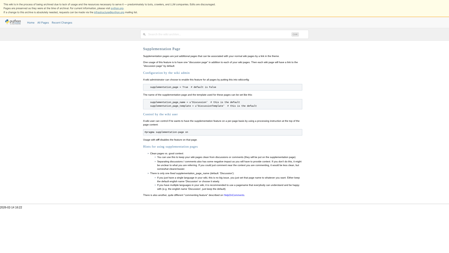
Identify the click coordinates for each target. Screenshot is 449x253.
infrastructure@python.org (109, 12)
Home (31, 22)
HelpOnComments (234, 195)
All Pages (43, 22)
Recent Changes (62, 22)
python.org (117, 8)
